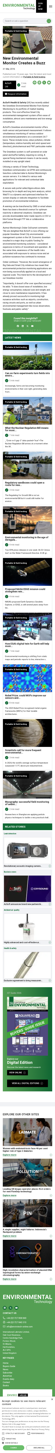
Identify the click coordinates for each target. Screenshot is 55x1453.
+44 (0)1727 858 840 (16, 1318)
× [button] (52, 1399)
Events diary (8, 1379)
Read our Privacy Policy (41, 1429)
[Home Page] (19, 6)
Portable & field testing (34, 77)
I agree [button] (13, 1448)
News (5, 1369)
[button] (3, 1433)
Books (6, 1385)
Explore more (9, 1155)
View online (15, 1072)
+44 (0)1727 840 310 (16, 1322)
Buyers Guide (9, 1366)
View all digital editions (25, 1083)
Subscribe (7, 1372)
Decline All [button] (39, 1448)
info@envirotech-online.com (20, 1326)
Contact (6, 1382)
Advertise (7, 1376)
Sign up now (40, 6)
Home (5, 1363)
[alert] (27, 1425)
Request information (17, 94)
